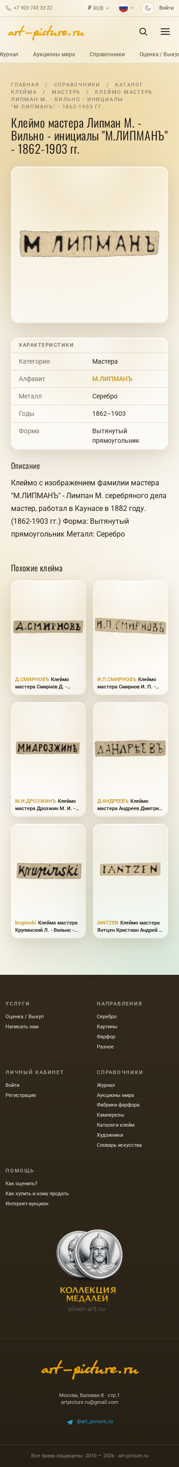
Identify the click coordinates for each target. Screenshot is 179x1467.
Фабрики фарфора (118, 1105)
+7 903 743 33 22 (33, 8)
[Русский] (126, 7)
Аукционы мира (54, 54)
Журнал (106, 1085)
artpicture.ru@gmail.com (89, 1402)
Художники (110, 1135)
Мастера (66, 92)
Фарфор (106, 1037)
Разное (105, 1047)
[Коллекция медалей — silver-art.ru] (89, 1270)
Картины (107, 1027)
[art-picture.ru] (46, 31)
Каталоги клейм (115, 1125)
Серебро (104, 396)
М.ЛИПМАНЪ (112, 378)
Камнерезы (110, 1115)
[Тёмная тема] (148, 8)
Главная (25, 85)
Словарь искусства (119, 1145)
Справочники (107, 54)
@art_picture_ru (95, 1421)
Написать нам (22, 1027)
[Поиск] (143, 31)
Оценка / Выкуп (25, 1017)
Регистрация (21, 1095)
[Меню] (165, 31)
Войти (166, 8)
